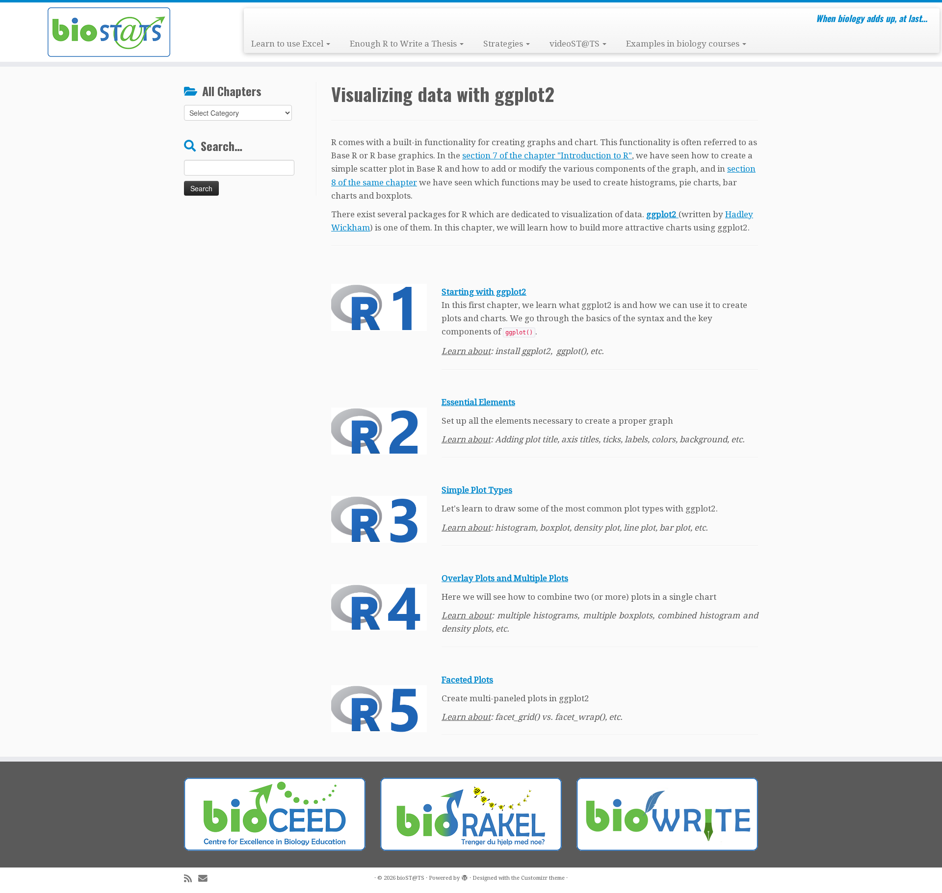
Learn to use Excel (288, 44)
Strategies (504, 44)
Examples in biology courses (683, 44)
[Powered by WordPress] (464, 876)
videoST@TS (576, 44)
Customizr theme (543, 878)
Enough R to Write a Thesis (404, 44)
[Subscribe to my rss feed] (191, 878)
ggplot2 (662, 214)
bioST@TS (410, 878)
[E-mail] (206, 878)
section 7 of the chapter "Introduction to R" (547, 155)
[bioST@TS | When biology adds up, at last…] (108, 32)
